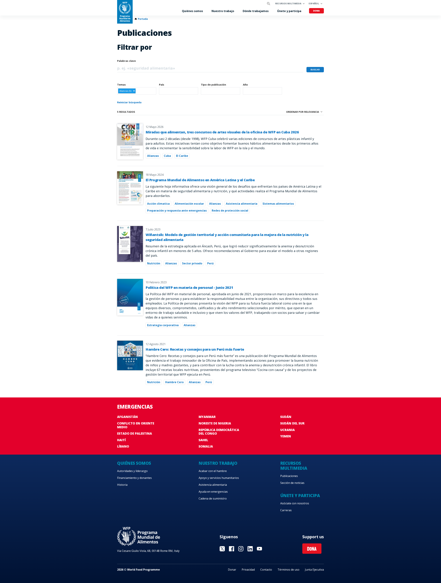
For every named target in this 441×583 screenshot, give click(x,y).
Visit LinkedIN (250, 548)
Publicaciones (289, 476)
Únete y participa (289, 11)
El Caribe (182, 156)
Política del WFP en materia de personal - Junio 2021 (189, 287)
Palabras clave (126, 60)
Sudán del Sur (292, 423)
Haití (121, 440)
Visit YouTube (259, 548)
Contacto (266, 569)
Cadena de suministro (213, 498)
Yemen (285, 436)
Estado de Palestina (134, 433)
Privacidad (248, 569)
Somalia (206, 446)
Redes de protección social (230, 210)
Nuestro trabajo (223, 11)
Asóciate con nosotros (294, 503)
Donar (232, 569)
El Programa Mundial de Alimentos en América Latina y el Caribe (200, 180)
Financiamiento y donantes (134, 478)
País (161, 84)
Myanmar (207, 417)
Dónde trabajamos (256, 11)
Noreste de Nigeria (215, 423)
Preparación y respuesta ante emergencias (177, 210)
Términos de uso (288, 569)
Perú (210, 263)
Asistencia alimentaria (241, 204)
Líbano (123, 446)
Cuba (167, 156)
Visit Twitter (222, 548)
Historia (122, 485)
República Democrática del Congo (219, 432)
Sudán (285, 417)
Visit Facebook (231, 548)
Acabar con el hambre (213, 471)
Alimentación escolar (189, 204)
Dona (316, 10)
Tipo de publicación (213, 84)
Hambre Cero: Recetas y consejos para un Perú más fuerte (195, 349)
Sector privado (192, 263)
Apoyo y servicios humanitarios (219, 478)
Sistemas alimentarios (278, 204)
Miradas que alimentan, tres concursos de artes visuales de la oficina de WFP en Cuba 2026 (222, 132)
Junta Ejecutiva (314, 569)
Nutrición (153, 263)
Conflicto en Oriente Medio (135, 425)
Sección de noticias (292, 483)
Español (314, 3)
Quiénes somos (192, 11)
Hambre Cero (174, 382)
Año (245, 84)
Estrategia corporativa (163, 325)
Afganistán (127, 417)
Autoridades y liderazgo (132, 471)
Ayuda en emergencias (213, 491)
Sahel (203, 440)
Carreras (286, 510)
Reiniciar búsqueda (129, 102)
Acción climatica (158, 204)
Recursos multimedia (288, 3)
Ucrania (287, 430)
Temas (121, 84)
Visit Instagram (240, 548)
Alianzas (153, 156)
